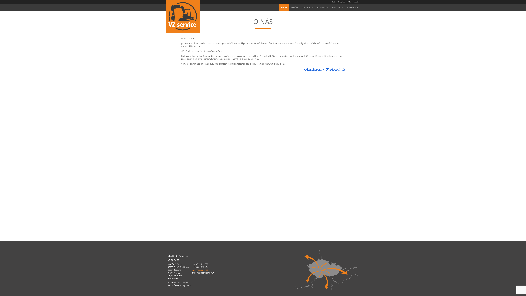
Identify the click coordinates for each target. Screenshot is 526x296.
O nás (333, 2)
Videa (349, 2)
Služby (294, 7)
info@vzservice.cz (200, 270)
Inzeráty (356, 2)
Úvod (284, 7)
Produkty (307, 7)
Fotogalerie (341, 2)
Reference (322, 7)
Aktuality (352, 7)
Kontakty (337, 7)
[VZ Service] (183, 17)
